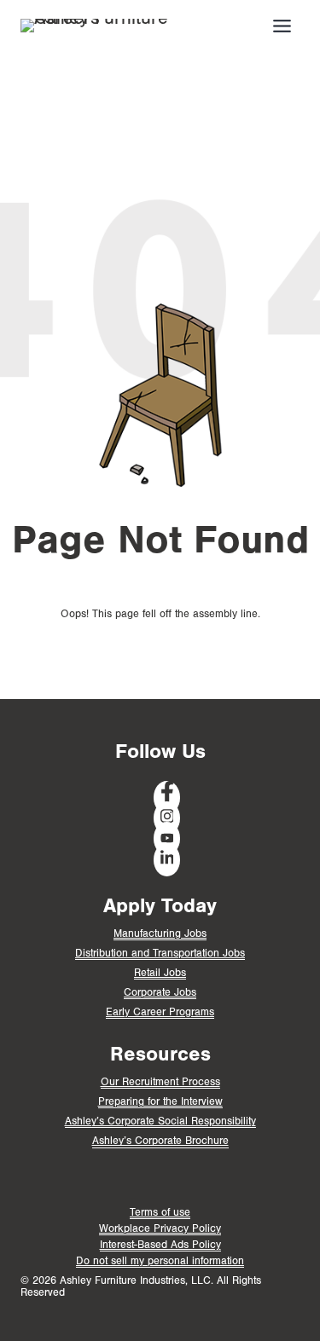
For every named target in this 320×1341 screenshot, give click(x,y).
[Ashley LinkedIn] (167, 859)
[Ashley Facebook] (167, 797)
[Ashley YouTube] (167, 838)
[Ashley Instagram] (167, 818)
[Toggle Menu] (282, 26)
